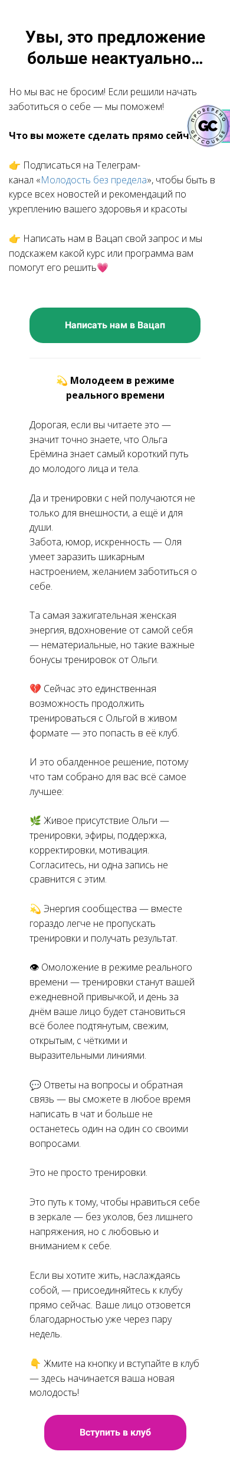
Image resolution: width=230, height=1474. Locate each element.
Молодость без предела (94, 179)
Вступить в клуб (115, 1432)
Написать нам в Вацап (115, 325)
